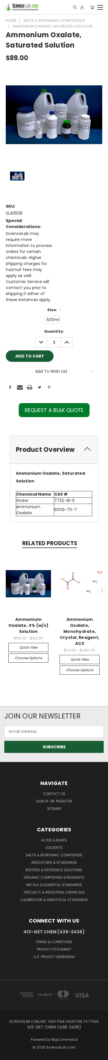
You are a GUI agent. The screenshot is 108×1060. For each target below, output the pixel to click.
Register (64, 801)
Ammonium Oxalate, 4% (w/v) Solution (28, 625)
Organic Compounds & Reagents (54, 877)
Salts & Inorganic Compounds (54, 855)
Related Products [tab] (49, 543)
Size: (54, 310)
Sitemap (54, 808)
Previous (6, 590)
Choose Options (28, 657)
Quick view (28, 647)
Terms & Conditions (54, 941)
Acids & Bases (54, 840)
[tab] (54, 450)
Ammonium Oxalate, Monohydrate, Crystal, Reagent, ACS (79, 631)
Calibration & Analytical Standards (54, 899)
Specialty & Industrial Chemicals (54, 892)
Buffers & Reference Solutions (54, 869)
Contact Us (54, 793)
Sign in (42, 801)
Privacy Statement (54, 949)
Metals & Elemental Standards (54, 884)
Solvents (54, 847)
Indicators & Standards (54, 862)
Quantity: (54, 331)
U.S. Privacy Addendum (54, 956)
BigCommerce (64, 1039)
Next (101, 590)
